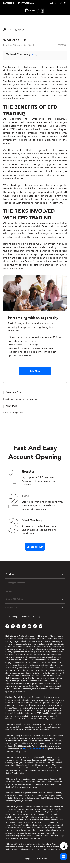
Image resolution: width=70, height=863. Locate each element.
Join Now (35, 371)
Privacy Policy (11, 616)
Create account (35, 546)
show (33, 54)
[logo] (37, 11)
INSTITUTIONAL (26, 3)
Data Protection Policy (30, 616)
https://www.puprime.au (33, 748)
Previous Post (14, 392)
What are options (13, 412)
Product (9, 574)
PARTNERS (8, 3)
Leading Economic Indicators (20, 399)
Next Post (11, 406)
